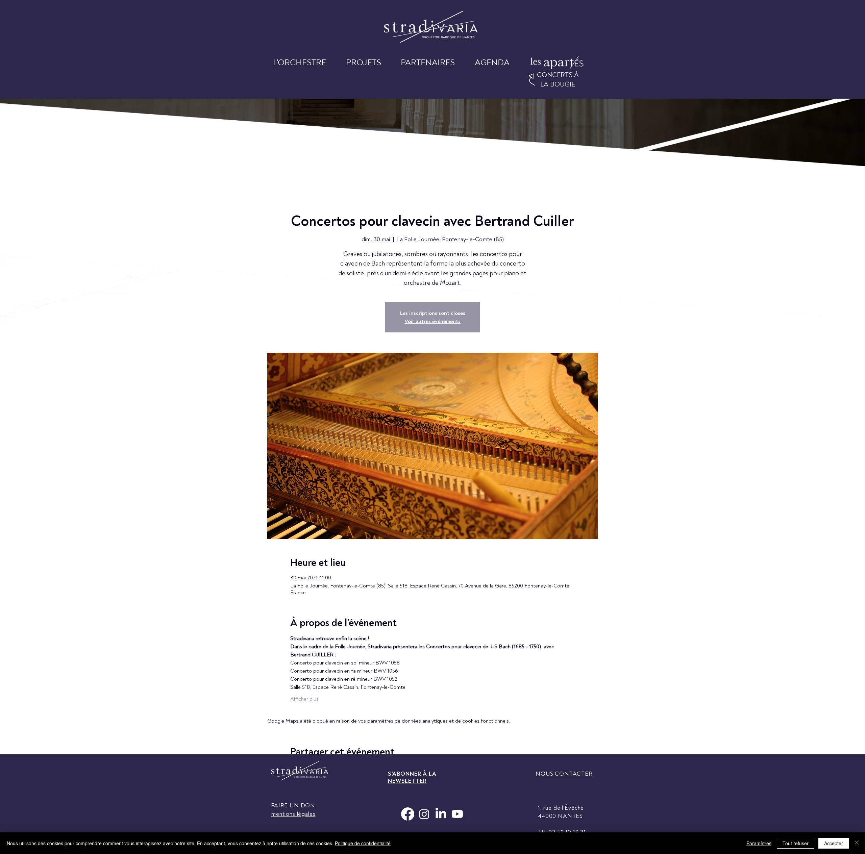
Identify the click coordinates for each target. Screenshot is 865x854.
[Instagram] (424, 814)
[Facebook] (407, 814)
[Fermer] (857, 843)
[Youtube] (457, 814)
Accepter (833, 843)
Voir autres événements (432, 321)
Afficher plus (304, 699)
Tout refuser (796, 843)
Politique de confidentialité (363, 843)
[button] (299, 65)
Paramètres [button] (758, 843)
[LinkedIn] (440, 814)
